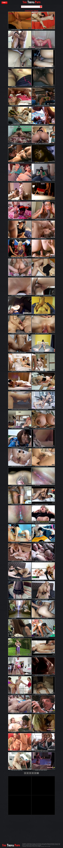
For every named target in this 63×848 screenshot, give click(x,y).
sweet (20, 352)
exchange (48, 200)
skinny (41, 618)
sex (39, 29)
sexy (15, 162)
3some (16, 713)
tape (24, 675)
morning (38, 485)
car (12, 447)
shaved (36, 523)
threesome (41, 561)
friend (24, 295)
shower (15, 466)
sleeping (20, 181)
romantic (36, 770)
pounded (46, 409)
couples (41, 200)
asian (12, 371)
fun (21, 751)
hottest (46, 314)
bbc (37, 143)
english (17, 580)
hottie (51, 561)
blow (12, 770)
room (17, 181)
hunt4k (22, 637)
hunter (19, 637)
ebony (36, 86)
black (42, 124)
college (20, 48)
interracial (43, 428)
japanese (18, 447)
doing (25, 352)
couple (18, 29)
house (21, 143)
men (44, 200)
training (44, 656)
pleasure (44, 257)
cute (12, 86)
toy (15, 561)
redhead (13, 200)
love (40, 371)
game (24, 447)
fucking (12, 29)
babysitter (39, 105)
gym (36, 143)
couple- (18, 238)
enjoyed (41, 656)
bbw (19, 219)
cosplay (13, 219)
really (18, 162)
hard (19, 105)
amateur (36, 29)
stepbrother (47, 143)
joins (19, 200)
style (39, 447)
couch (40, 542)
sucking (22, 599)
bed (12, 580)
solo (14, 314)
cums (29, 333)
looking (42, 580)
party (36, 713)
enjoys (40, 143)
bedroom (17, 48)
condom (39, 599)
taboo (45, 105)
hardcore (37, 276)
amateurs (18, 143)
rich (17, 637)
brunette (36, 561)
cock (14, 238)
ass (12, 276)
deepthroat (37, 637)
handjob (13, 599)
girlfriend (24, 48)
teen (36, 105)
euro (43, 637)
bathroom (41, 295)
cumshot (42, 333)
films (21, 675)
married (25, 257)
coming (43, 143)
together (25, 333)
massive (45, 713)
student (21, 371)
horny (21, 409)
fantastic (18, 124)
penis (48, 675)
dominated (27, 428)
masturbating (18, 333)
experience (42, 162)
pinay (42, 447)
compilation (48, 428)
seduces (45, 770)
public (12, 295)
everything (41, 238)
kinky (48, 105)
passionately (25, 409)
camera (18, 390)
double (46, 751)
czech (16, 29)
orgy (38, 713)
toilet (16, 504)
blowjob (36, 219)
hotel (42, 694)
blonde (12, 257)
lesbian (12, 561)
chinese (36, 200)
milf (43, 466)
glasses (40, 219)
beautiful (36, 675)
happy (21, 580)
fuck (27, 48)
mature (36, 48)
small (19, 561)
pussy (42, 314)
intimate (49, 276)
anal (36, 238)
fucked (12, 162)
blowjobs (13, 542)
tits (44, 466)
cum (18, 276)
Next (38, 773)
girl (20, 219)
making (45, 371)
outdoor (13, 48)
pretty (24, 485)
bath (18, 466)
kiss (19, 542)
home (47, 124)
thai (43, 352)
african (41, 67)
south (44, 67)
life (40, 580)
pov (42, 219)
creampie (17, 352)
